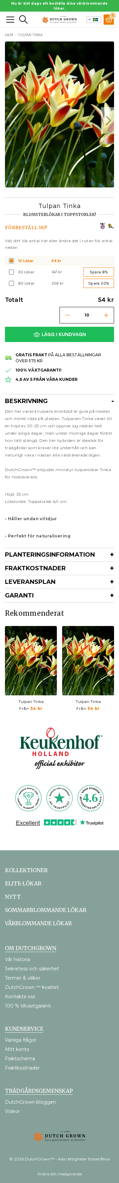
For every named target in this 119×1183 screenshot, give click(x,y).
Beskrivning (26, 401)
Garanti (19, 595)
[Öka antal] (106, 315)
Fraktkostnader (35, 568)
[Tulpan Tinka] (31, 660)
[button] (107, 120)
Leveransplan (30, 582)
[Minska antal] (67, 315)
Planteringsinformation (50, 554)
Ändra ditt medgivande (59, 1173)
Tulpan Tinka (31, 701)
